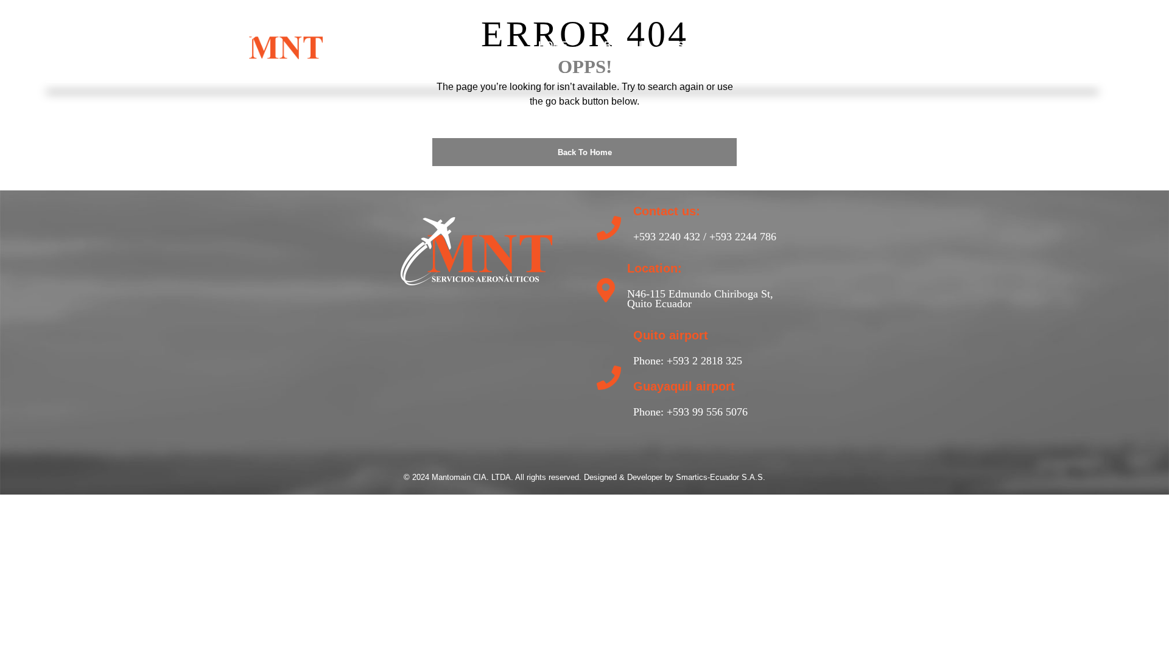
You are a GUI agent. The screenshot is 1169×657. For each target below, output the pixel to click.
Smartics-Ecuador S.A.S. (720, 477)
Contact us (861, 45)
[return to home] (278, 45)
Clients (778, 45)
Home (552, 45)
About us (622, 45)
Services (703, 45)
